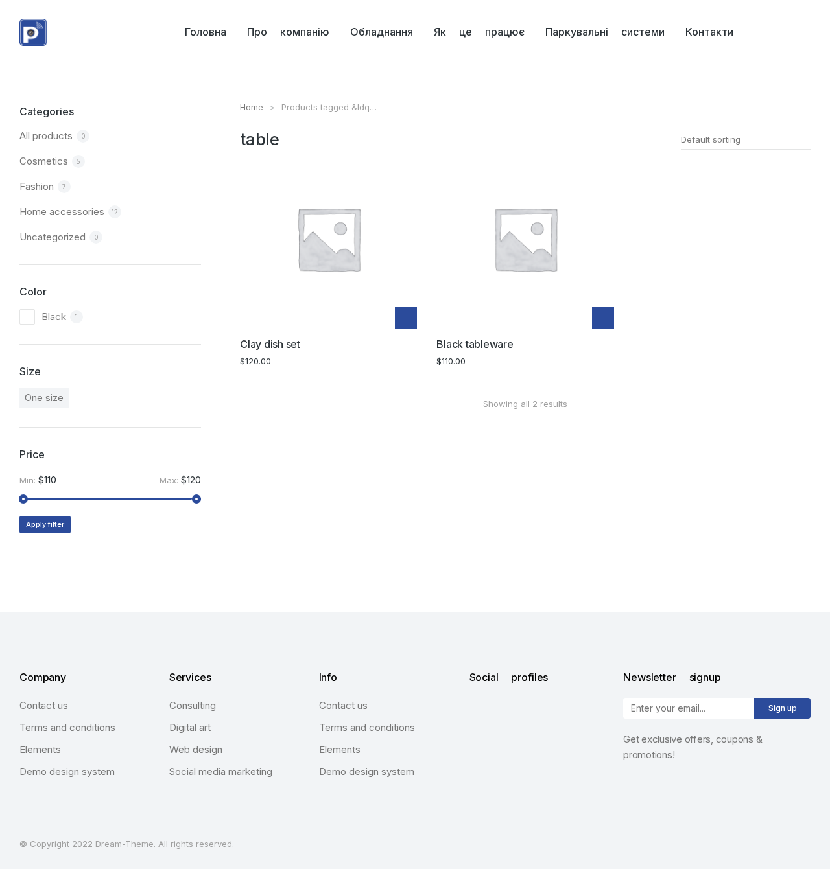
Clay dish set (270, 344)
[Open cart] (805, 32)
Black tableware (474, 344)
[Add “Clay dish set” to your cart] (406, 318)
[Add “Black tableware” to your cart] (603, 318)
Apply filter (45, 524)
